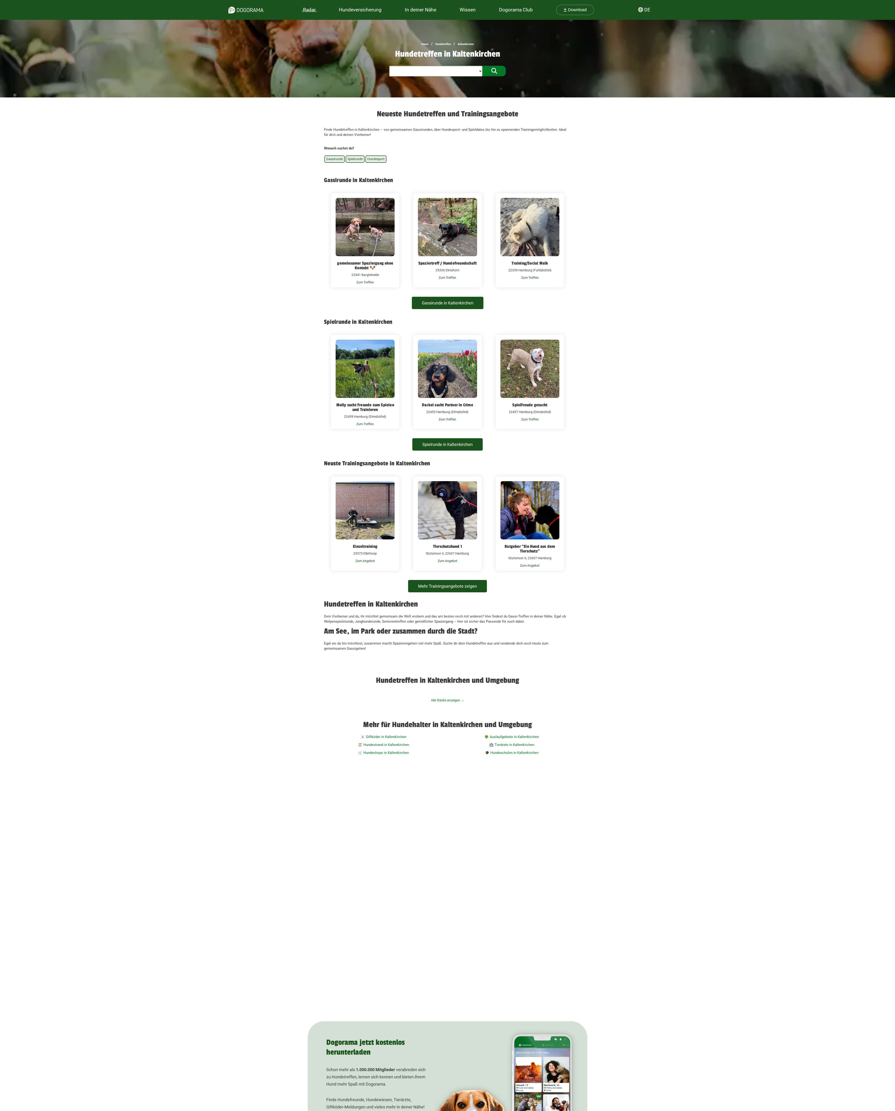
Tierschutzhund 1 (447, 546)
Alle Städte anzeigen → (447, 700)
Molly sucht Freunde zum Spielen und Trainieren (365, 407)
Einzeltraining (365, 546)
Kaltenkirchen (466, 44)
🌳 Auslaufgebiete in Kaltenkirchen (511, 737)
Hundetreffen (443, 44)
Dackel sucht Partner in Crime (447, 404)
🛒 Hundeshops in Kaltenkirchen (383, 753)
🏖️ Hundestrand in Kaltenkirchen (383, 745)
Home (424, 44)
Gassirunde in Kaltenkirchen (447, 302)
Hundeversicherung (360, 10)
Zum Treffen (365, 282)
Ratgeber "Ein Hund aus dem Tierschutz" (530, 549)
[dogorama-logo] (245, 10)
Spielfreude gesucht (529, 404)
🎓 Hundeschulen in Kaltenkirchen (511, 753)
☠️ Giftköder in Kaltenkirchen (383, 737)
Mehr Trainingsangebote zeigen (447, 586)
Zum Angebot (365, 561)
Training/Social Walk (530, 263)
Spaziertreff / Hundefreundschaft (447, 263)
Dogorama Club (516, 10)
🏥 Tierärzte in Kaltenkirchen (511, 745)
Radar (309, 10)
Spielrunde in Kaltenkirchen (447, 444)
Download (577, 9)
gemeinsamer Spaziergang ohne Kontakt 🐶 (365, 265)
